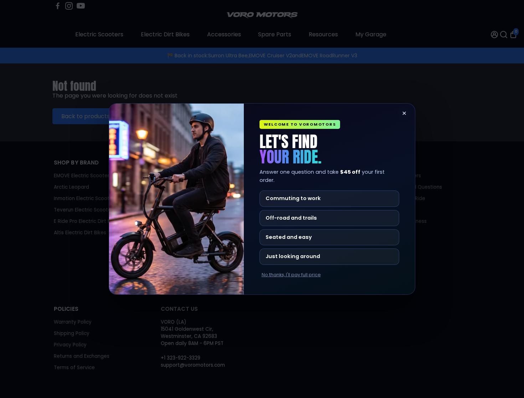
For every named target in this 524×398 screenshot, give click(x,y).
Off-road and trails (291, 217)
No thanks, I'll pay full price (291, 275)
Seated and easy (289, 237)
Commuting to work (293, 198)
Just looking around (293, 256)
